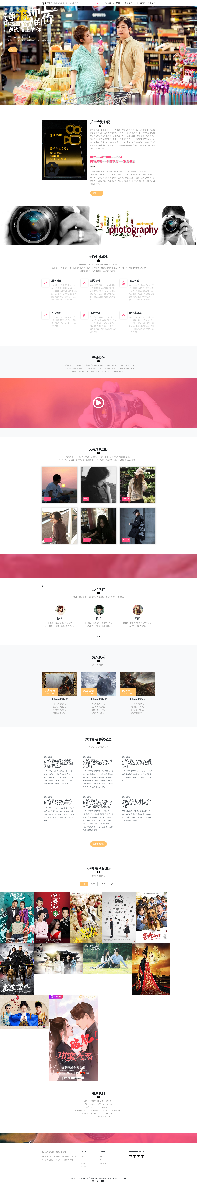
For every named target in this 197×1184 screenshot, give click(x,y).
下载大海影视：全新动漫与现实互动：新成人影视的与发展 (137, 803)
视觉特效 (97, 193)
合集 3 (112, 884)
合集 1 (93, 884)
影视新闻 (141, 3)
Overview (83, 1166)
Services (83, 1160)
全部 (83, 884)
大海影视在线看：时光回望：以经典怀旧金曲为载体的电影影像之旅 (59, 763)
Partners (102, 1160)
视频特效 (128, 3)
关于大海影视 (108, 3)
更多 (17, 51)
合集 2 (103, 884)
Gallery (83, 1163)
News (101, 1157)
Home (82, 1157)
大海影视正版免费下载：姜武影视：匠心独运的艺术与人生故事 (98, 763)
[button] (97, 637)
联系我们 (151, 3)
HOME (97, 3)
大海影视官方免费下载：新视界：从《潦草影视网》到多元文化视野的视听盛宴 (98, 803)
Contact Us (103, 1163)
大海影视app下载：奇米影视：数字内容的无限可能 (58, 802)
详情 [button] (118, 3)
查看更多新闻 (98, 844)
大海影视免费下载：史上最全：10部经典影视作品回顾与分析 (137, 763)
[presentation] (97, 634)
